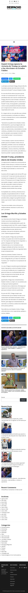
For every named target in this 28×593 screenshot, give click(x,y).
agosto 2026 (4, 498)
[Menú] (14, 42)
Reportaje (3, 551)
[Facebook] (9, 1)
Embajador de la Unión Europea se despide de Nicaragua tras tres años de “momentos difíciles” (13, 370)
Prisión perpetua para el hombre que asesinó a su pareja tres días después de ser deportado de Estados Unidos (13, 435)
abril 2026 (3, 505)
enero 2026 (4, 511)
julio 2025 (3, 514)
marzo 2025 (4, 518)
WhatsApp (17, 78)
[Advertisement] (14, 25)
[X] (11, 1)
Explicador (4, 532)
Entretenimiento (5, 527)
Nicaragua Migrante (6, 544)
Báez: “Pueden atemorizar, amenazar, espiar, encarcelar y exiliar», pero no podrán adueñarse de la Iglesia (13, 391)
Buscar (3, 397)
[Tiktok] (16, 1)
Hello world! (19, 489)
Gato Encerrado (5, 536)
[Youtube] (14, 1)
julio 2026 (3, 500)
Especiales (4, 531)
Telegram (6, 81)
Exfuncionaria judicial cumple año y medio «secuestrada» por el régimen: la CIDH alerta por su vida (13, 420)
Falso (2, 534)
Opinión (3, 546)
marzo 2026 (4, 507)
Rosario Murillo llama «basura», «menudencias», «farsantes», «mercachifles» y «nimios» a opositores (13, 348)
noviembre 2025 (5, 512)
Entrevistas (4, 529)
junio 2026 (4, 502)
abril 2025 (3, 516)
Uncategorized (5, 553)
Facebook (5, 78)
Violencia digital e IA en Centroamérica (11, 555)
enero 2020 (4, 519)
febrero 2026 (4, 509)
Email (13, 81)
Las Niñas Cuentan (6, 539)
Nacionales (4, 543)
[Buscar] (18, 1)
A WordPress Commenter (7, 489)
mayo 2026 (4, 504)
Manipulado (4, 541)
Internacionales (5, 537)
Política (13, 73)
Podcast (3, 548)
